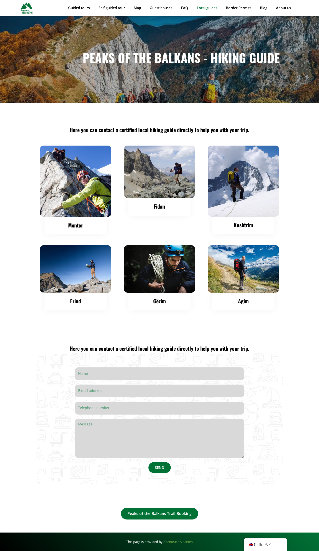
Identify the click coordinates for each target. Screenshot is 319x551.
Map (137, 8)
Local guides (207, 8)
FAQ (184, 8)
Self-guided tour (112, 8)
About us (283, 8)
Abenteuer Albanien (178, 541)
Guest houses (161, 8)
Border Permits (238, 8)
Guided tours (79, 8)
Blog (263, 8)
